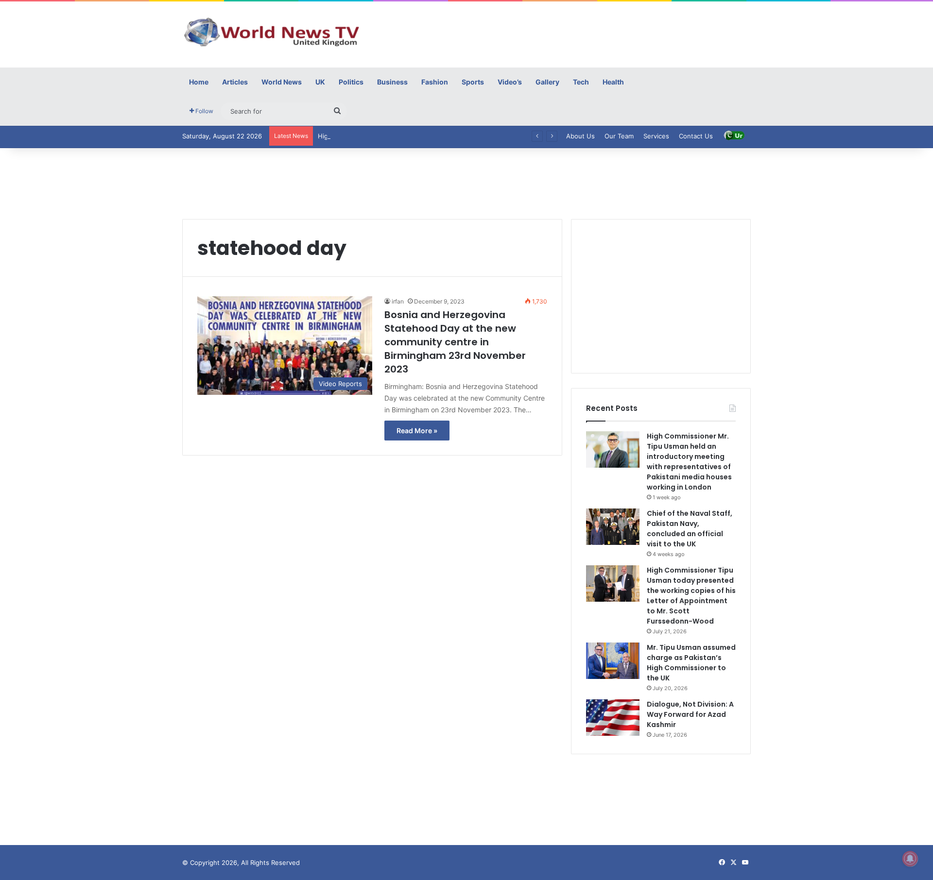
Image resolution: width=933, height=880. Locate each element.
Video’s (510, 82)
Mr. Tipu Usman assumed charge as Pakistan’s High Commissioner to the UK (691, 663)
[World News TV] (272, 32)
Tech (581, 82)
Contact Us (696, 136)
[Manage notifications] (910, 858)
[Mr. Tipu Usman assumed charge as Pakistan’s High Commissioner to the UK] (612, 661)
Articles (235, 82)
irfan (398, 301)
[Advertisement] (564, 33)
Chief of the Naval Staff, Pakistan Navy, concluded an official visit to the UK (689, 528)
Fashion (434, 82)
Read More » (417, 430)
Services (656, 136)
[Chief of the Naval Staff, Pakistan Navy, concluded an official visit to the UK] (612, 526)
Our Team (619, 136)
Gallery (547, 82)
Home (198, 82)
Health (613, 82)
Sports (473, 82)
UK (320, 82)
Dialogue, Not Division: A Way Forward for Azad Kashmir (690, 714)
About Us (580, 136)
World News (281, 82)
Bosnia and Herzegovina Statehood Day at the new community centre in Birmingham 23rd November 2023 (455, 342)
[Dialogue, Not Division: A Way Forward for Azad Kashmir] (612, 717)
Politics (351, 82)
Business (392, 82)
